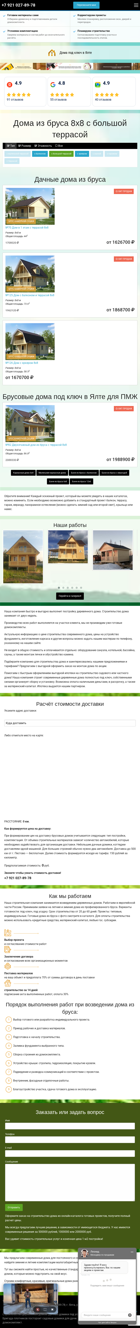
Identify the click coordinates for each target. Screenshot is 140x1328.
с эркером (82, 154)
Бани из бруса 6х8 (58, 481)
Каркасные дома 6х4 (23, 473)
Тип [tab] (12, 145)
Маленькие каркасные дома (52, 473)
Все (60, 145)
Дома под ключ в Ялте (76, 53)
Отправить (14, 1207)
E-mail (8, 1147)
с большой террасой (61, 154)
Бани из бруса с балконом (84, 473)
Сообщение (11, 1161)
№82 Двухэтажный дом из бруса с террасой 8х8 (36, 444)
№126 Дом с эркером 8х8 (21, 362)
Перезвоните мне (86, 5)
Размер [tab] (26, 145)
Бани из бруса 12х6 (81, 481)
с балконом (40, 154)
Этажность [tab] (44, 145)
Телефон (10, 1134)
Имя (7, 1120)
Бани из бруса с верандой (114, 473)
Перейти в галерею (69, 596)
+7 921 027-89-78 (18, 5)
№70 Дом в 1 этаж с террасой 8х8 (26, 227)
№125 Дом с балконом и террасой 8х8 (29, 295)
